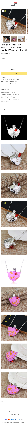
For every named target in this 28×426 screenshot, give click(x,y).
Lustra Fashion (8, 422)
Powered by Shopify (15, 422)
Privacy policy (23, 422)
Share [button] (3, 401)
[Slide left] (1, 39)
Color (2, 55)
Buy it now (14, 73)
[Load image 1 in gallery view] (6, 39)
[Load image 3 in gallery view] (21, 39)
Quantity (3, 61)
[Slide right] (26, 39)
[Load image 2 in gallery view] (14, 39)
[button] (2, 4)
